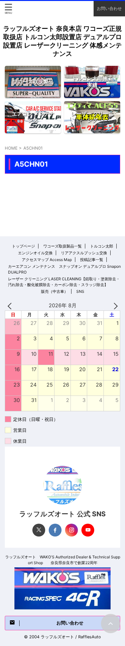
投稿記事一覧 (91, 259)
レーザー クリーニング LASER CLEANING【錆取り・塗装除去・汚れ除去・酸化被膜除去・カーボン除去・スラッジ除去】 (64, 281)
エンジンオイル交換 (35, 252)
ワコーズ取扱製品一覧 (62, 246)
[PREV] (11, 305)
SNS (80, 291)
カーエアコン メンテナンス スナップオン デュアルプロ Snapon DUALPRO (64, 269)
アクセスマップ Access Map (47, 259)
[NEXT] (114, 305)
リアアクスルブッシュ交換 (84, 252)
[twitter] (38, 530)
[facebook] (55, 530)
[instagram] (71, 530)
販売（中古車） (54, 291)
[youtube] (87, 530)
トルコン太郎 (101, 246)
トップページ (23, 246)
